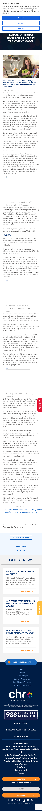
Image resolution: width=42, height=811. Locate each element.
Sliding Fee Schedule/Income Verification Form (21, 755)
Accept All (21, 18)
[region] (21, 16)
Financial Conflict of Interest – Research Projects (21, 761)
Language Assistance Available (21, 730)
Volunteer (21, 673)
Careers (21, 773)
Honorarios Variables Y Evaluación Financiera (21, 758)
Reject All (21, 28)
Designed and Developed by (21, 803)
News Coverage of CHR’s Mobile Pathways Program (20, 631)
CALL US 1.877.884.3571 (22, 662)
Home (22, 669)
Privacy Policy (21, 723)
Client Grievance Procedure (21, 682)
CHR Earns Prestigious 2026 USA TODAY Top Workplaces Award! (20, 603)
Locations (21, 779)
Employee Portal (21, 770)
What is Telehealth (21, 764)
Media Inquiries (21, 736)
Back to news (22, 537)
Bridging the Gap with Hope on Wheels (20, 572)
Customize (21, 23)
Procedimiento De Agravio (22, 685)
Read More (25, 591)
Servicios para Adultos (22, 679)
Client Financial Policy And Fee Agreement (21, 746)
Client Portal (21, 767)
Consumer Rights (22, 676)
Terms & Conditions (21, 743)
